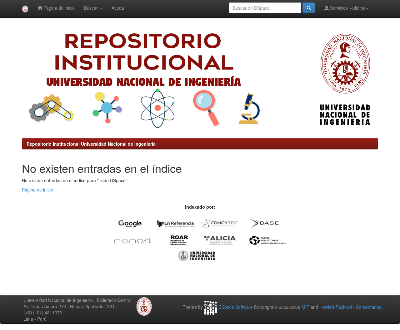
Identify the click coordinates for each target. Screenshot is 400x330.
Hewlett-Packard (335, 307)
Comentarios (368, 307)
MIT (305, 307)
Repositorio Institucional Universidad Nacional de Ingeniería (91, 144)
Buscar (91, 8)
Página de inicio (58, 8)
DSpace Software (235, 307)
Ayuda (118, 8)
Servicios (339, 8)
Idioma (359, 8)
